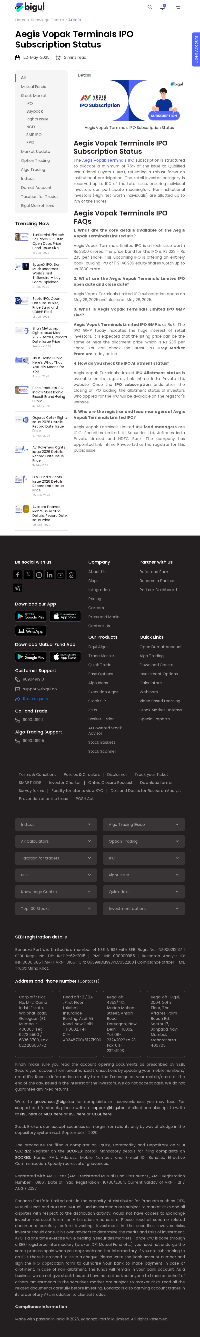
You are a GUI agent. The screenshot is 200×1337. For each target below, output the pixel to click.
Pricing (94, 599)
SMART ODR (30, 782)
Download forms (156, 782)
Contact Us (99, 626)
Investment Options (159, 674)
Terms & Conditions (37, 774)
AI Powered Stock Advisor (105, 730)
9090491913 (33, 679)
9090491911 (33, 719)
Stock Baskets (101, 742)
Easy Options (100, 674)
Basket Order (101, 719)
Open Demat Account (161, 647)
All (23, 77)
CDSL (97, 1114)
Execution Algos (103, 692)
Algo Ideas (98, 683)
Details (84, 75)
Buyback (34, 111)
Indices (27, 178)
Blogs (93, 581)
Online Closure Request (110, 782)
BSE (72, 1114)
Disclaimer (117, 774)
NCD (30, 127)
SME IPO (34, 134)
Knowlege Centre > (49, 20)
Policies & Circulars (82, 774)
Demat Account (36, 187)
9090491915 (33, 740)
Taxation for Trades (40, 196)
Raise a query (35, 699)
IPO (29, 103)
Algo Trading (33, 169)
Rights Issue (37, 119)
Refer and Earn (154, 572)
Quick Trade (99, 665)
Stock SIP (97, 701)
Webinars (149, 692)
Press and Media (104, 617)
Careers (96, 608)
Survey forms (31, 790)
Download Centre (156, 665)
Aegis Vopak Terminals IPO (108, 160)
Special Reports (155, 719)
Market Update (35, 151)
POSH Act (85, 798)
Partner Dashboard (158, 590)
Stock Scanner (102, 751)
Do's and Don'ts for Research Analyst (145, 790)
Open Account (196, 50)
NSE (23, 1114)
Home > (23, 20)
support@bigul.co (40, 689)
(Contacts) (89, 981)
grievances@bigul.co (54, 1101)
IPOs (92, 710)
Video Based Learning (160, 701)
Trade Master (101, 656)
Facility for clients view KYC (77, 790)
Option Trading (35, 160)
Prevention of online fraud (43, 798)
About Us (97, 572)
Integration (99, 590)
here (32, 1114)
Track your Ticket (151, 774)
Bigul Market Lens (37, 205)
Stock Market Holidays (161, 710)
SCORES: (23, 1151)
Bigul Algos (98, 647)
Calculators (151, 683)
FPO (30, 142)
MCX (48, 1114)
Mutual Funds (33, 86)
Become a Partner (157, 581)
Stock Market (34, 95)
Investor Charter (65, 782)
